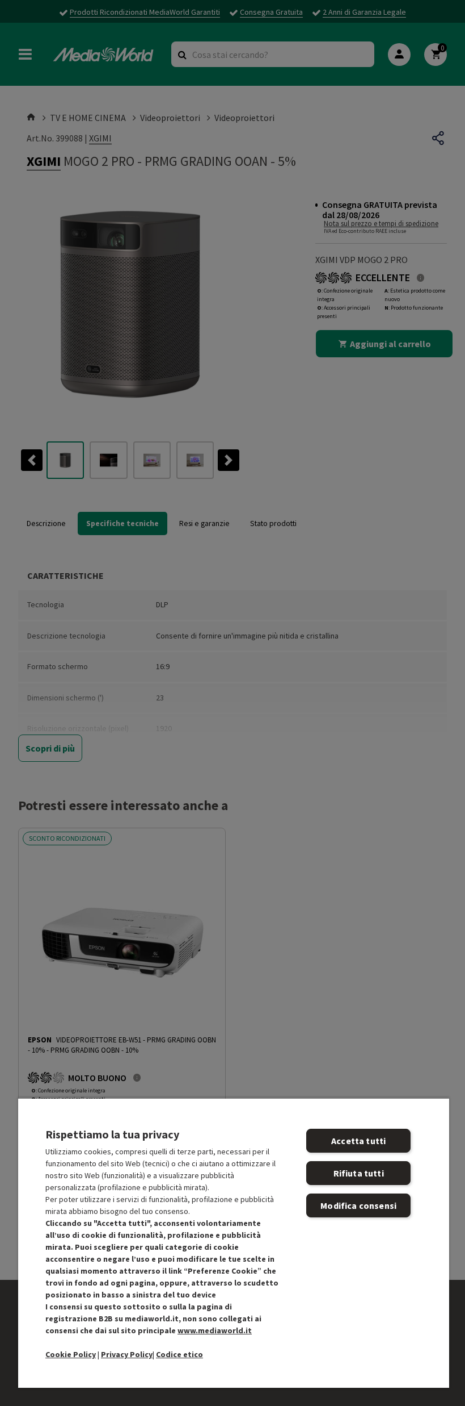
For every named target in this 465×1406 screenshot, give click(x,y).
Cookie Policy (70, 1354)
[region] (233, 1243)
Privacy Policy (127, 1354)
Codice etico (179, 1354)
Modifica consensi (358, 1205)
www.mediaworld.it (214, 1330)
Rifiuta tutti (358, 1173)
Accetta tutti (358, 1140)
